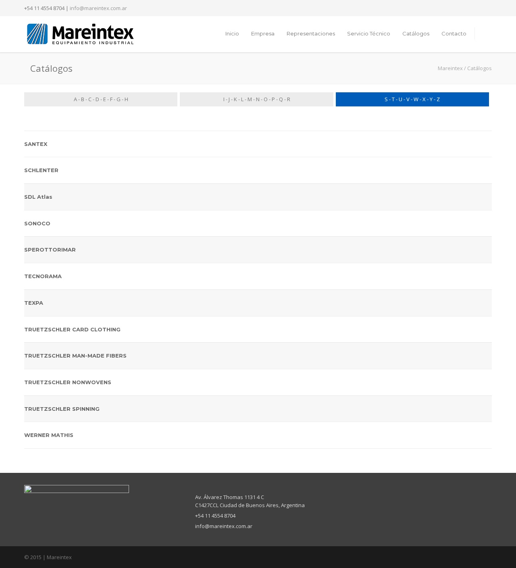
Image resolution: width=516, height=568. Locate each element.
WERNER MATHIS (48, 435)
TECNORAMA (43, 276)
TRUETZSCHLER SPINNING (62, 409)
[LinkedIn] (484, 8)
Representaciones (311, 33)
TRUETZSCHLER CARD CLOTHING (72, 329)
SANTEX (35, 144)
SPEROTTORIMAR (50, 249)
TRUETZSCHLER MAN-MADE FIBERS (75, 355)
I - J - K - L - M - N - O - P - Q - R (256, 99)
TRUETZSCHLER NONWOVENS (67, 382)
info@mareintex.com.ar (98, 8)
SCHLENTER (41, 170)
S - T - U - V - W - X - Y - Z (412, 99)
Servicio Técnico (368, 33)
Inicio (232, 33)
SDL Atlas (38, 196)
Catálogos (415, 33)
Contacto (453, 33)
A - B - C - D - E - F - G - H (101, 99)
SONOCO (37, 223)
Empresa (263, 33)
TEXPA (33, 303)
